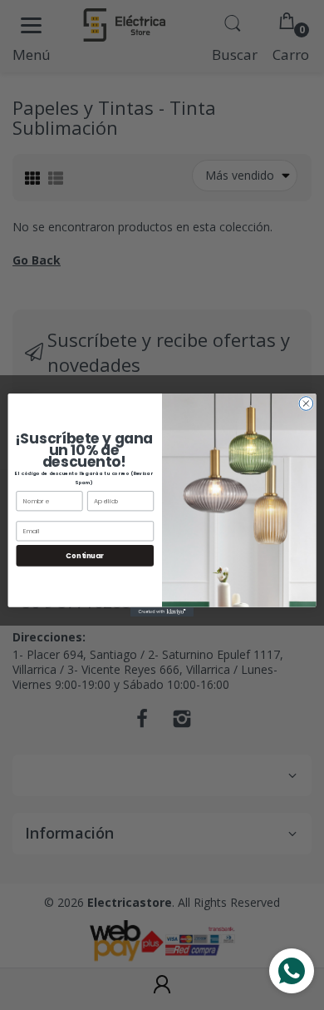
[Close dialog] (306, 404)
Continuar (85, 555)
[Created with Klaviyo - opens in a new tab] (162, 611)
